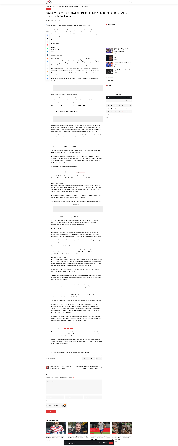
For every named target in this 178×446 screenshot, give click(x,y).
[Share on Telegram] (47, 65)
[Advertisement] (78, 88)
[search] (124, 2)
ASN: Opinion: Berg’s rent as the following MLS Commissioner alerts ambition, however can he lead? (78, 437)
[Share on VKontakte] (47, 61)
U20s (85, 352)
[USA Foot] (49, 2)
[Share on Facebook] (47, 35)
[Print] (47, 78)
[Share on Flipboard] (47, 41)
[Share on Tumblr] (47, 55)
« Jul (107, 117)
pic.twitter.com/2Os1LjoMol (77, 105)
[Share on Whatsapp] (47, 48)
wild (88, 352)
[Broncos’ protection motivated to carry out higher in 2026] (109, 64)
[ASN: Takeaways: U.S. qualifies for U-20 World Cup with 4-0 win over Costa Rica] (56, 428)
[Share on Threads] (47, 68)
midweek (70, 352)
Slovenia (82, 352)
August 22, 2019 (74, 111)
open (76, 352)
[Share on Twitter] (47, 38)
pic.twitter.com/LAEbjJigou (70, 166)
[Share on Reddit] (47, 58)
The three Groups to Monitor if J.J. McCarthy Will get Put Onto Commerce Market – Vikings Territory (122, 50)
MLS (74, 352)
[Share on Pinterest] (47, 45)
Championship (62, 352)
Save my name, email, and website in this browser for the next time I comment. (63, 400)
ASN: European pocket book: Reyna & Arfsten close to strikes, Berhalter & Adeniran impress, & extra (100, 437)
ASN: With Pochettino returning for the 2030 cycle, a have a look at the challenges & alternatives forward (121, 437)
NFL (116, 53)
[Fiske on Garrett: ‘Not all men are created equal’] (109, 58)
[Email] (47, 71)
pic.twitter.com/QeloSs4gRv (94, 201)
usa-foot (48, 20)
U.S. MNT (48, 8)
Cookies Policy (72, 443)
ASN (58, 352)
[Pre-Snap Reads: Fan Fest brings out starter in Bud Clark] (109, 71)
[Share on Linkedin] (47, 51)
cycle (67, 352)
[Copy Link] (47, 75)
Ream (79, 352)
